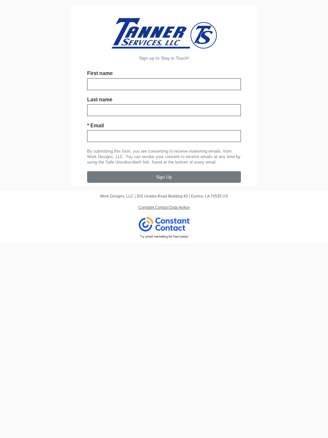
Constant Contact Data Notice (164, 207)
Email (95, 125)
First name (100, 73)
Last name (99, 99)
